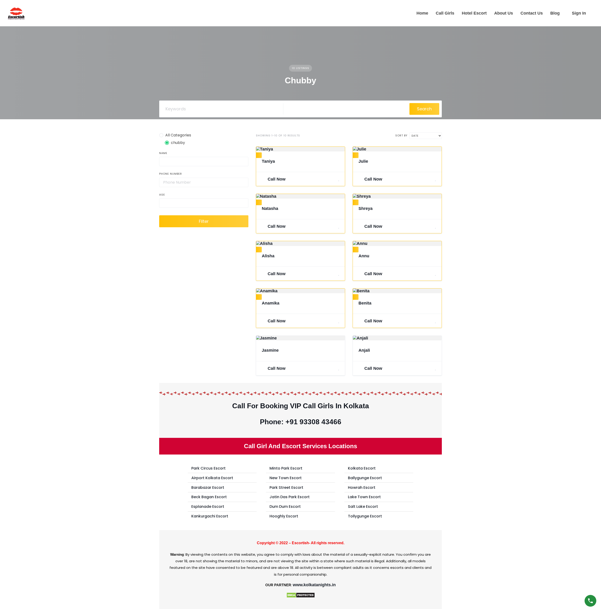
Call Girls (445, 13)
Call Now (275, 179)
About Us (503, 13)
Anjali (364, 350)
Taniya (268, 161)
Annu (363, 256)
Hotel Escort (474, 13)
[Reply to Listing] (332, 179)
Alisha (268, 256)
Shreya (365, 208)
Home (422, 13)
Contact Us (531, 13)
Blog (555, 13)
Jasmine (270, 350)
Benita (364, 303)
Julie (363, 161)
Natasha (270, 208)
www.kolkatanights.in (314, 584)
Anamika (270, 303)
